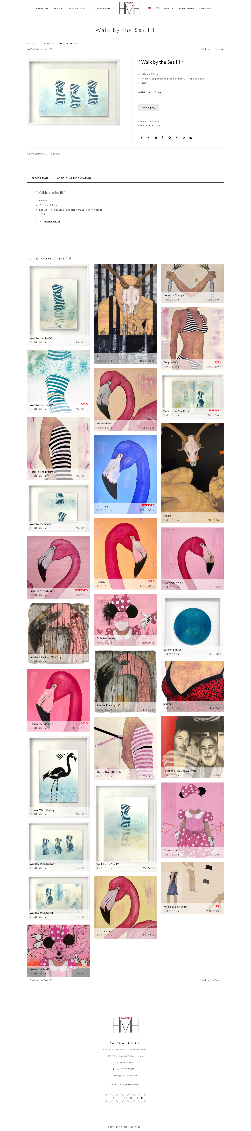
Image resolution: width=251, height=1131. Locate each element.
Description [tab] (40, 178)
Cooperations (100, 8)
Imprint (113, 1084)
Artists (59, 8)
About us (42, 8)
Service (169, 8)
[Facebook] (109, 1098)
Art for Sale (33, 43)
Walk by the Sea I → (212, 49)
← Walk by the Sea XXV (40, 49)
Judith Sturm (50, 43)
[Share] (141, 137)
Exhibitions (186, 8)
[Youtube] (131, 1098)
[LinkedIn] (120, 1098)
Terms (122, 1084)
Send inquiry (148, 107)
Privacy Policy (132, 1084)
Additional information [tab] (74, 178)
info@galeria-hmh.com (125, 1075)
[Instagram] (142, 1098)
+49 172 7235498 (125, 1069)
